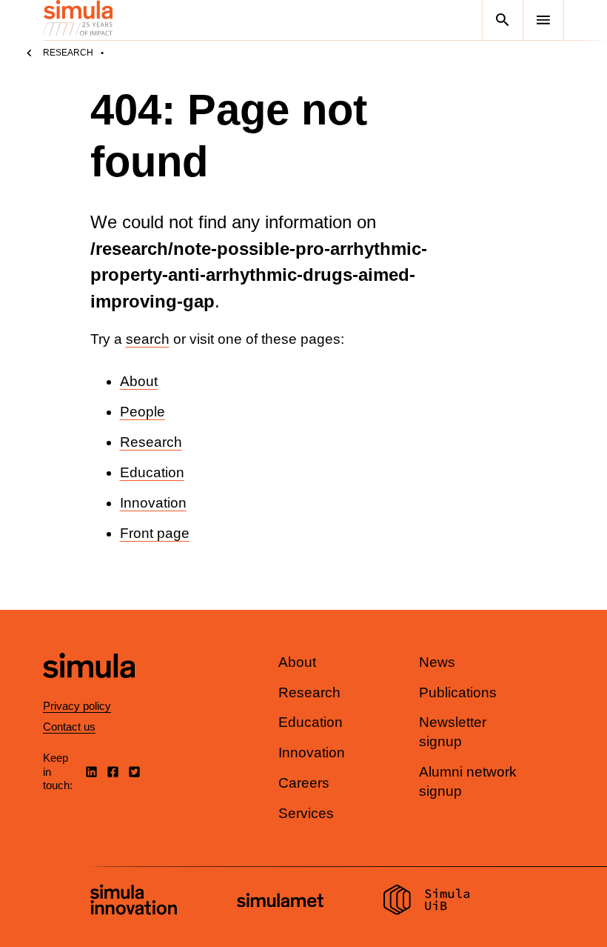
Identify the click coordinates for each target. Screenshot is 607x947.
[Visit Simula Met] (280, 902)
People (142, 411)
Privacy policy (77, 706)
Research (68, 52)
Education (152, 472)
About (139, 381)
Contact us (69, 726)
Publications (458, 692)
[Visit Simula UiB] (426, 902)
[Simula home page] (89, 691)
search (148, 339)
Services (306, 813)
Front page (155, 533)
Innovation (153, 503)
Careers (303, 783)
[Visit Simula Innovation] (133, 902)
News (437, 662)
